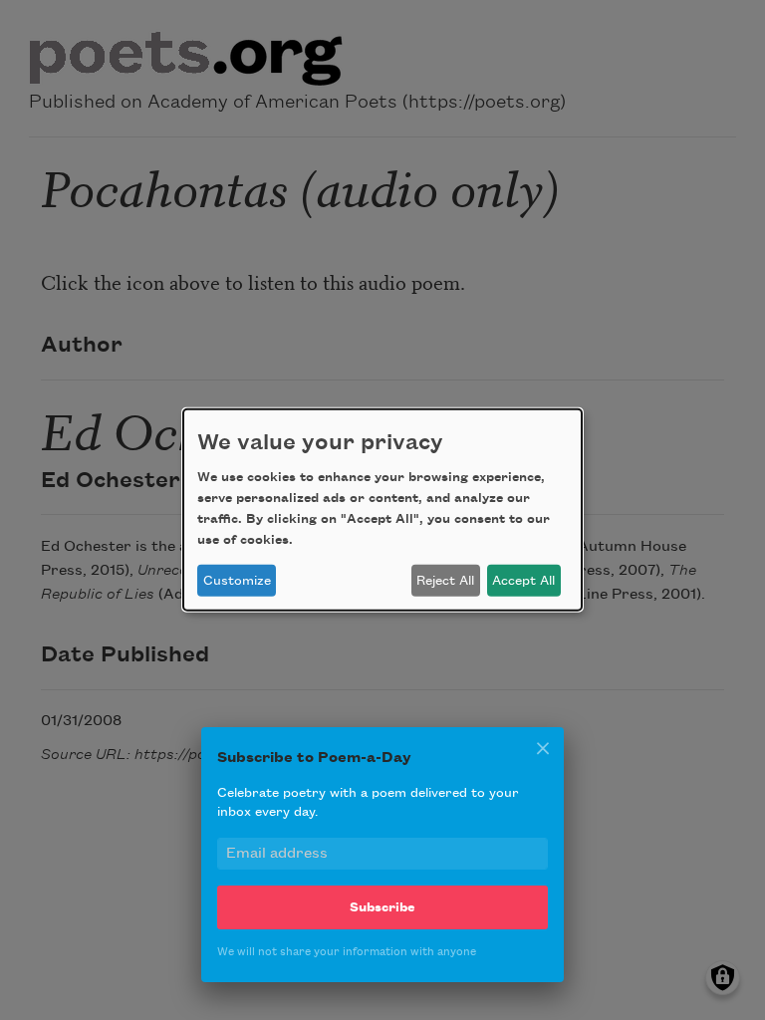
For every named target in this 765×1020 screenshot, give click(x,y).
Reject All (445, 581)
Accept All (523, 581)
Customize (237, 581)
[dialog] (382, 510)
